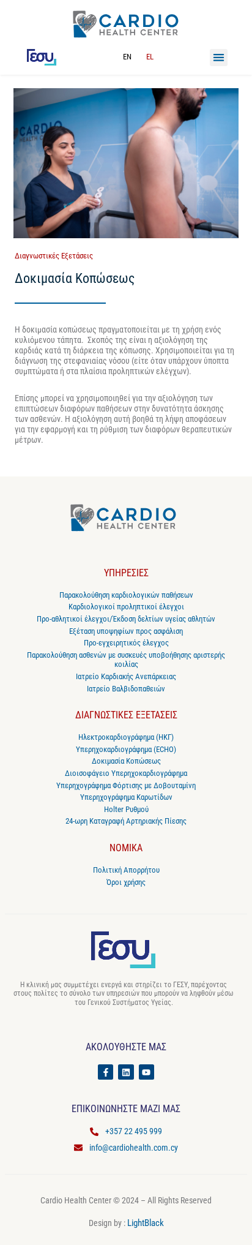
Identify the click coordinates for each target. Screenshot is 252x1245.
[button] (219, 58)
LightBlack (145, 1222)
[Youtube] (146, 1072)
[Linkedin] (125, 1072)
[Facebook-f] (105, 1072)
